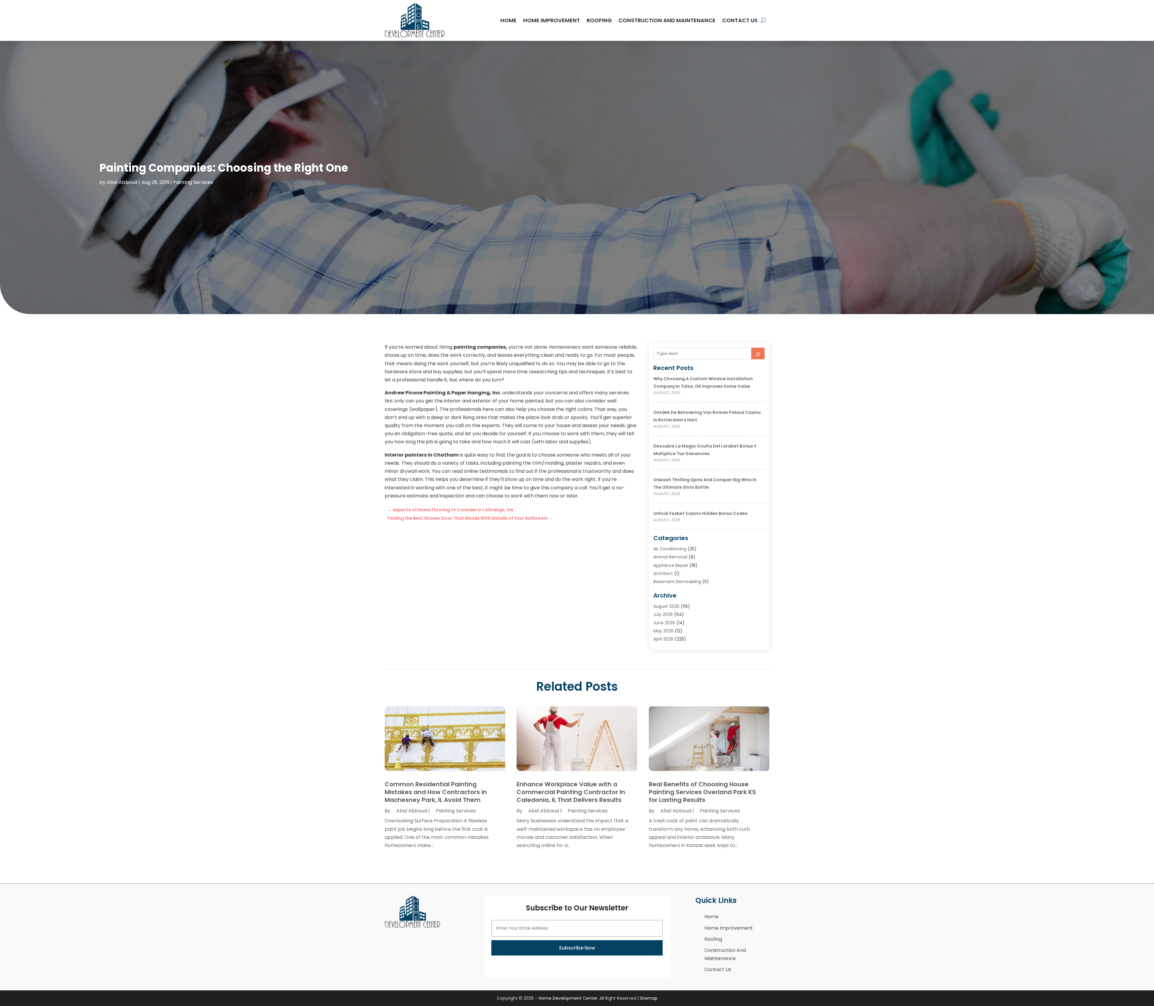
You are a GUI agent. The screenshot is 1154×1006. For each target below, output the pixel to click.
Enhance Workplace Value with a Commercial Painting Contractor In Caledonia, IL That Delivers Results (571, 792)
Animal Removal (670, 557)
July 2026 (663, 614)
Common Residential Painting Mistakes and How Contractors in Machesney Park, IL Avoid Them (436, 792)
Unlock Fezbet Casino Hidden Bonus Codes (700, 513)
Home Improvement (551, 20)
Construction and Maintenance (667, 20)
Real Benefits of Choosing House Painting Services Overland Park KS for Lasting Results (702, 792)
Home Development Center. (568, 998)
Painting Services (193, 182)
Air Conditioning (669, 549)
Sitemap (649, 998)
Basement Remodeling (677, 582)
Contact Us (740, 20)
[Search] (758, 353)
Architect (663, 573)
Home (508, 20)
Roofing (599, 20)
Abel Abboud (122, 182)
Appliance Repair (670, 565)
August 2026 (666, 606)
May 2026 (663, 631)
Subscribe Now (577, 947)
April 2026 (663, 639)
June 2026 (664, 623)
